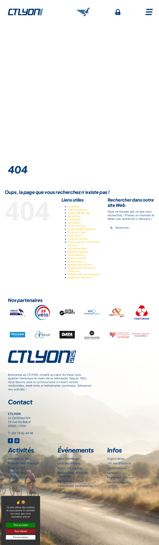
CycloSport (74, 222)
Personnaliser (20, 537)
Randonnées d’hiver (80, 264)
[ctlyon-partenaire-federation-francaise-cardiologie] (129, 328)
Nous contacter (77, 258)
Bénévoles (74, 216)
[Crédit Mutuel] (141, 304)
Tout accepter (20, 525)
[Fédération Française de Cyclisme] (17, 304)
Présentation (75, 261)
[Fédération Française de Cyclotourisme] (42, 304)
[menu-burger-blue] (149, 10)
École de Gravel (77, 232)
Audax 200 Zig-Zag (79, 213)
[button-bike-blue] (83, 9)
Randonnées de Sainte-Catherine (82, 269)
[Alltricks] (17, 326)
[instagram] (16, 440)
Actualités (74, 206)
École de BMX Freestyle (81, 229)
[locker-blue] (117, 10)
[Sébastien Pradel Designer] (91, 326)
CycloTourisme (77, 226)
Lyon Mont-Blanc (78, 248)
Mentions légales (78, 251)
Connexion (74, 219)
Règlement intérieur (80, 277)
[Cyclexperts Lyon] (116, 304)
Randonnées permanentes (84, 274)
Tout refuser (20, 531)
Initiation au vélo (78, 239)
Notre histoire (76, 255)
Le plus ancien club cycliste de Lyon (84, 243)
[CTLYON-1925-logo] (25, 10)
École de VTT (75, 235)
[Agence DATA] (67, 326)
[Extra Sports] (67, 304)
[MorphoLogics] (91, 304)
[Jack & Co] (42, 326)
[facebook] (10, 440)
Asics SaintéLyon (78, 209)
